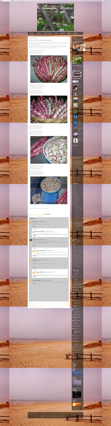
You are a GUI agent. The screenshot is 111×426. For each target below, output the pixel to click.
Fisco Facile (79, 250)
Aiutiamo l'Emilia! (77, 226)
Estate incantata (76, 311)
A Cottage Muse (76, 338)
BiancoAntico (76, 323)
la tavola (80, 258)
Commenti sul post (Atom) (37, 306)
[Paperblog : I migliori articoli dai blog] (75, 82)
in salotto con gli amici (77, 257)
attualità (69, 33)
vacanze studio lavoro (79, 266)
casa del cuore (76, 309)
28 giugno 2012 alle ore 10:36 (45, 280)
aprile (76, 230)
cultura (74, 249)
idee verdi (62, 33)
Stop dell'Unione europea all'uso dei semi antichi (80, 123)
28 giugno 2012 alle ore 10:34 (48, 250)
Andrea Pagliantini (77, 297)
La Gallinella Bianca (77, 320)
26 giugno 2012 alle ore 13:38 (41, 239)
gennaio (76, 234)
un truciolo (75, 279)
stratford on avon (76, 265)
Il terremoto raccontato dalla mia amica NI (80, 93)
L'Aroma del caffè (77, 295)
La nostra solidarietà (77, 225)
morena (34, 239)
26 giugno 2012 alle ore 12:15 (41, 221)
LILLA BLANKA (76, 335)
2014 (75, 191)
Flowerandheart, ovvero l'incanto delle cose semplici (77, 332)
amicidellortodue (76, 274)
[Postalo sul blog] (46, 214)
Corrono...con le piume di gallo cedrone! (78, 216)
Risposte (35, 229)
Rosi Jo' (75, 347)
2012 (75, 194)
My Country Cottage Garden (77, 318)
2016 (75, 188)
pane (73, 262)
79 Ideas (75, 362)
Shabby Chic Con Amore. (78, 287)
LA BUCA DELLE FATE (77, 314)
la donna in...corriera (55, 7)
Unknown (34, 221)
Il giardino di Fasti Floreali (76, 341)
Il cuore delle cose (76, 354)
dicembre (76, 195)
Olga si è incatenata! (80, 116)
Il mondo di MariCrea (80, 87)
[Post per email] (43, 214)
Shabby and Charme (77, 303)
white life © (76, 357)
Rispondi (34, 226)
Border (79, 109)
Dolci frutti (76, 220)
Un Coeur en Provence (77, 349)
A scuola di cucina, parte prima (78, 218)
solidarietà (77, 263)
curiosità (75, 33)
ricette (56, 33)
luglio (76, 203)
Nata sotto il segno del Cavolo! (80, 139)
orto (78, 261)
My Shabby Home (77, 282)
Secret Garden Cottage (77, 360)
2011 (74, 236)
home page (31, 33)
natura (74, 261)
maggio (76, 228)
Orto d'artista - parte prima (77, 211)
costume (79, 248)
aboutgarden (76, 289)
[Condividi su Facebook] (48, 214)
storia (79, 264)
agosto (76, 201)
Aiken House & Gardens (77, 276)
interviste (39, 33)
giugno (76, 204)
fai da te (74, 250)
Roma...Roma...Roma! (80, 134)
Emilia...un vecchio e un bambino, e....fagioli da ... (78, 208)
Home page (49, 304)
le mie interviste (77, 259)
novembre (76, 197)
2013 (75, 192)
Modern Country (76, 328)
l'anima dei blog (75, 258)
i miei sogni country (77, 325)
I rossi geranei (76, 221)
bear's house (76, 344)
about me (76, 245)
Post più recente (33, 304)
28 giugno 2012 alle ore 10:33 (48, 231)
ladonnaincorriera (37, 214)
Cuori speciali (79, 104)
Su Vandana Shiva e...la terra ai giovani (78, 224)
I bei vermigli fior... (77, 206)
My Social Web (76, 271)
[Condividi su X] (47, 214)
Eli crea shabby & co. (77, 292)
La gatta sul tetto (77, 300)
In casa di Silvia (76, 352)
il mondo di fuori (77, 255)
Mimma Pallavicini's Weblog (77, 306)
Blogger (69, 416)
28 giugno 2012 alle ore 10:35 (48, 272)
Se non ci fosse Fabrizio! (79, 98)
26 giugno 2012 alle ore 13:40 (41, 260)
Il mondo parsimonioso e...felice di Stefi (80, 129)
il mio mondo (79, 252)
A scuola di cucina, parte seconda (78, 214)
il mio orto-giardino (48, 33)
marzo (76, 231)
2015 (75, 189)
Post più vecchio (65, 304)
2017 (74, 186)
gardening (75, 251)
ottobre (76, 198)
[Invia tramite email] (44, 214)
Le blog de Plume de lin (77, 284)
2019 (75, 185)
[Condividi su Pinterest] (49, 214)
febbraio (76, 233)
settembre (76, 200)
